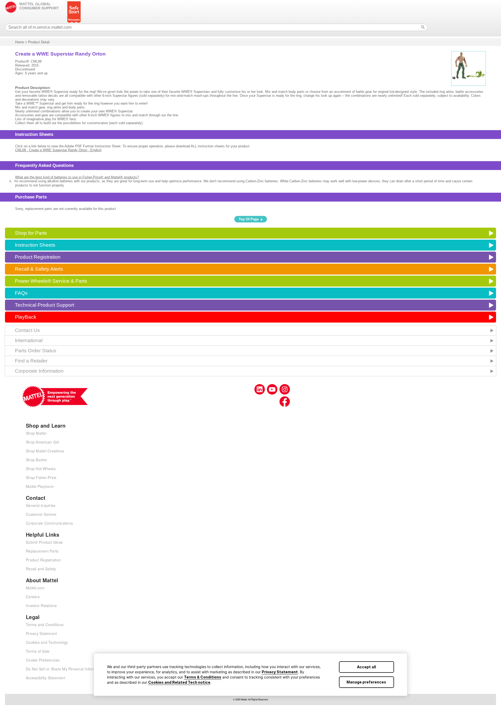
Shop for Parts (31, 233)
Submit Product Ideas (44, 542)
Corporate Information (39, 371)
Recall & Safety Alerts (39, 269)
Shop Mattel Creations (45, 450)
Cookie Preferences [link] (43, 660)
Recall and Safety (41, 568)
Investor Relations (41, 605)
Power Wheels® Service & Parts (51, 281)
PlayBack (25, 317)
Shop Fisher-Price (41, 477)
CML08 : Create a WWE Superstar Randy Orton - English (58, 150)
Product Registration (38, 257)
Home (19, 42)
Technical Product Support (44, 305)
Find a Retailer (31, 360)
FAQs (21, 293)
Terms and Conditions (44, 624)
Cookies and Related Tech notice (179, 682)
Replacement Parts (42, 551)
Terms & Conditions (202, 677)
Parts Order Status (35, 350)
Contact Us (27, 330)
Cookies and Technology (47, 642)
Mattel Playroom (40, 486)
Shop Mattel (36, 433)
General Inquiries (40, 505)
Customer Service (41, 514)
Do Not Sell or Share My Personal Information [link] (65, 668)
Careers (33, 596)
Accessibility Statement (45, 677)
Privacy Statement (280, 672)
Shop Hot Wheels (41, 468)
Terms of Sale (38, 651)
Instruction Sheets (35, 245)
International (29, 340)
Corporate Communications (49, 523)
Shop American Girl (42, 442)
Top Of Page (249, 219)
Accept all (366, 667)
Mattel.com (35, 587)
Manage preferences (366, 682)
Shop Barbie (36, 459)
